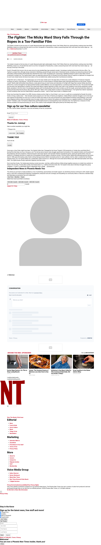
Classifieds (13, 442)
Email (9, 113)
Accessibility (23, 485)
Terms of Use (13, 446)
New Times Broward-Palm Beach (19, 479)
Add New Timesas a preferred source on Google (17, 54)
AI (27, 485)
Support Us (81, 24)
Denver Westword (15, 475)
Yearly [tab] (22, 177)
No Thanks (4, 521)
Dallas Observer (14, 473)
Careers (12, 458)
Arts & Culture (44, 29)
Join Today (4, 519)
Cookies (17, 485)
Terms (21, 119)
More (89, 29)
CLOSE (10, 145)
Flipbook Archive (14, 462)
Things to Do (5, 512)
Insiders (3, 514)
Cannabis (19, 29)
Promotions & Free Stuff (16, 444)
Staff (11, 464)
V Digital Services (14, 481)
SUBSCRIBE (12, 133)
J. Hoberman (12, 49)
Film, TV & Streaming (13, 34)
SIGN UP (11, 117)
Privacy (26, 119)
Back (2, 535)
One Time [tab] (10, 177)
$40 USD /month (34, 182)
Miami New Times (15, 477)
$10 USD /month (12, 182)
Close (2, 544)
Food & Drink (35, 29)
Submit (8, 535)
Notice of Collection (12, 119)
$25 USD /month (23, 182)
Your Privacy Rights (33, 485)
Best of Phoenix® (6, 515)
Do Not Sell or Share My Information (17, 490)
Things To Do (61, 29)
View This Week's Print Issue (15, 417)
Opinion (27, 29)
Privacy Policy (14, 448)
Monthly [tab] (17, 177)
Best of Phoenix (71, 29)
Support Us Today (12, 186)
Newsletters (81, 29)
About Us (12, 456)
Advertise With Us (15, 440)
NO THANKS (20, 133)
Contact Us (13, 460)
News (12, 29)
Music (52, 29)
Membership (13, 466)
